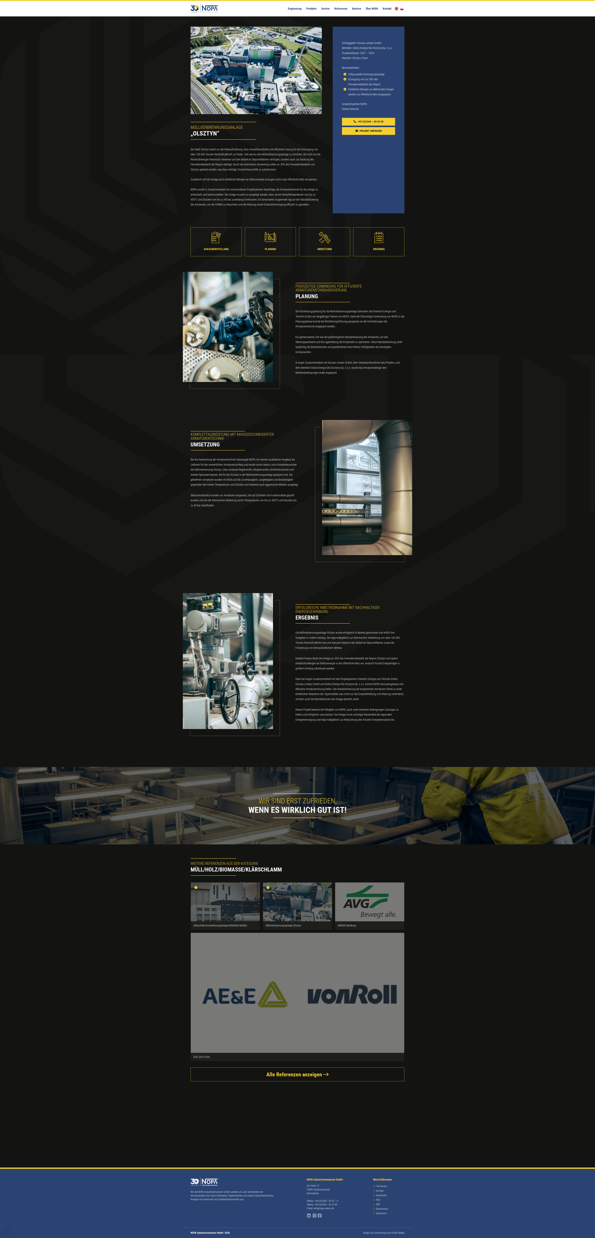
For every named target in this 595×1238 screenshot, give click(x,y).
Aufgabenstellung (216, 249)
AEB (378, 1204)
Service (325, 8)
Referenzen (340, 8)
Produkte (311, 8)
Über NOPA (372, 8)
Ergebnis (379, 249)
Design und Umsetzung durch (383, 1232)
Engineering (295, 8)
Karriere (356, 8)
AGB (378, 1199)
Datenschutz (382, 1208)
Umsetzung (324, 249)
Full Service (381, 1186)
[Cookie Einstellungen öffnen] (7, 1234)
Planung (270, 249)
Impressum (381, 1213)
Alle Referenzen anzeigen (294, 1074)
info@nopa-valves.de (324, 1208)
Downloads (381, 1195)
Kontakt (387, 8)
